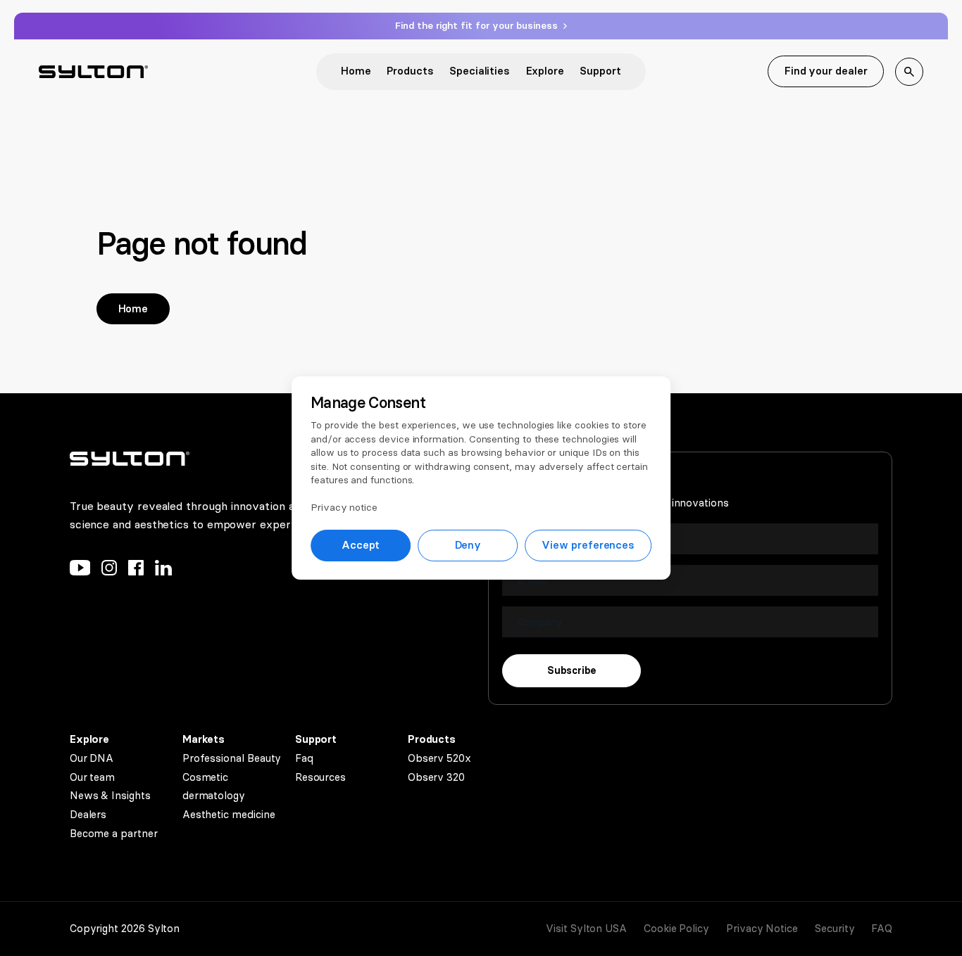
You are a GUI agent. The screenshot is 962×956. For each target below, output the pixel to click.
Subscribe (571, 671)
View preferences (588, 545)
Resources (320, 777)
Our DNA (91, 758)
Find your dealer (826, 71)
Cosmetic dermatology (213, 787)
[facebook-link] (136, 571)
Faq (304, 758)
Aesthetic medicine (228, 814)
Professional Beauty (232, 758)
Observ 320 (436, 777)
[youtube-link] (80, 571)
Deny (468, 545)
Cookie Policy (676, 928)
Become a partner (114, 833)
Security (834, 928)
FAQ (881, 928)
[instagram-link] (109, 571)
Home (356, 71)
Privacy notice (344, 507)
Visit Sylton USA (586, 928)
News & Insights (110, 795)
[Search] (909, 72)
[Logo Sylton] (93, 71)
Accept (361, 545)
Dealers (88, 814)
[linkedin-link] (163, 571)
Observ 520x (439, 758)
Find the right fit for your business (478, 26)
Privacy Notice (762, 928)
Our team (92, 777)
